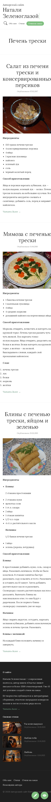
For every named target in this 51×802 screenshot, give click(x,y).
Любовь (28, 752)
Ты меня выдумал (33, 724)
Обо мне (7, 780)
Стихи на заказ (30, 780)
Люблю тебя (30, 738)
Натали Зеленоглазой (21, 12)
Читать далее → (12, 211)
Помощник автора (12, 785)
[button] (44, 795)
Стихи (17, 780)
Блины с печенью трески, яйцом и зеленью (27, 420)
